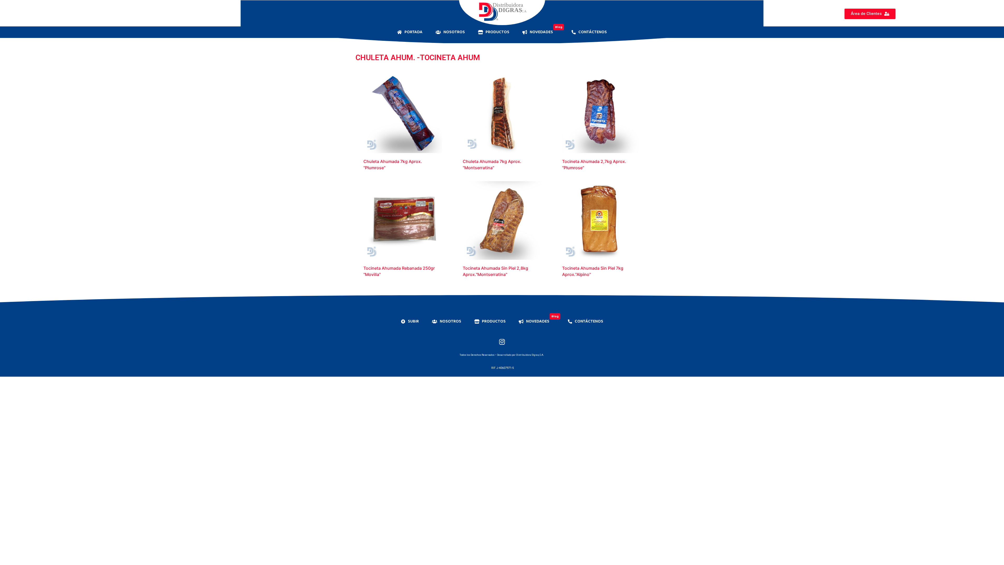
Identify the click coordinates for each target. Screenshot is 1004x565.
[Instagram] (502, 341)
